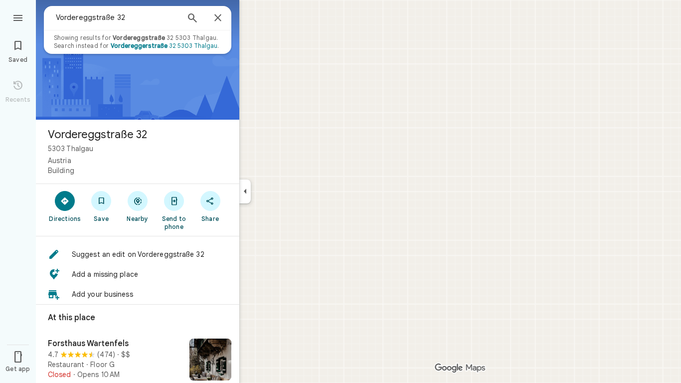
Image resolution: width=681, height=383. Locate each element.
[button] (137, 254)
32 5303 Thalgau (164, 45)
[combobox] (117, 17)
